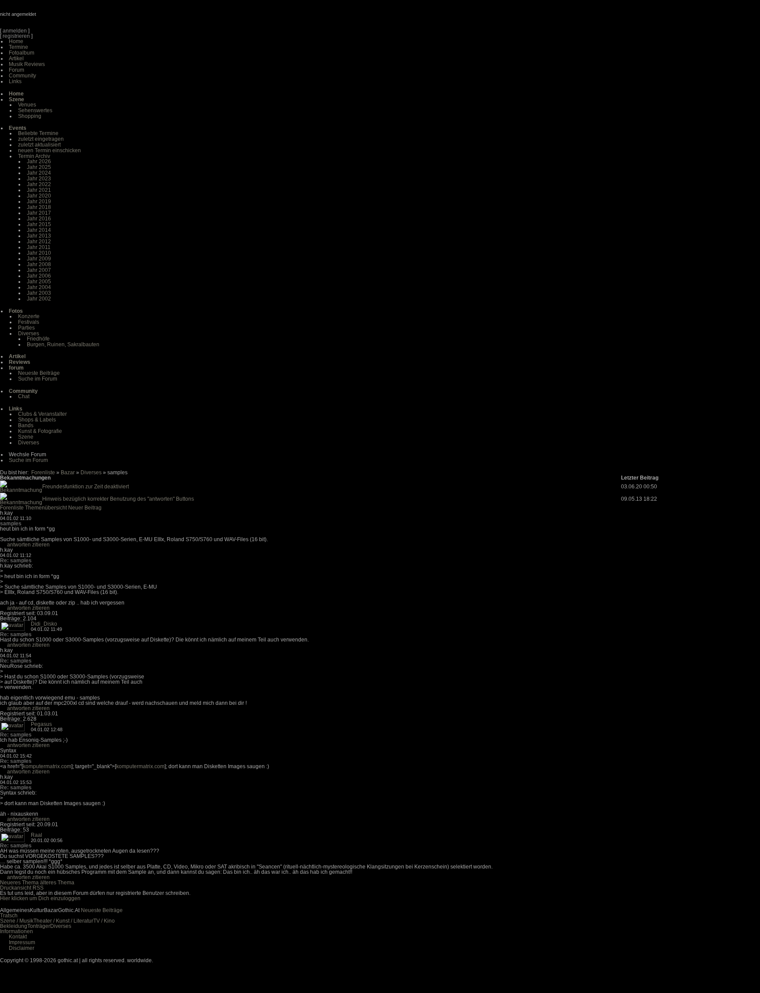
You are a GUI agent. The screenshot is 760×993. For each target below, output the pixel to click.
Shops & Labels (37, 420)
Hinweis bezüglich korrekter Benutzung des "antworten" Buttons (118, 499)
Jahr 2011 (39, 247)
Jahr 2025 (39, 167)
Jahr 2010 (39, 253)
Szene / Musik (16, 921)
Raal (36, 835)
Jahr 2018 (39, 207)
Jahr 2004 (39, 287)
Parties (26, 328)
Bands (25, 425)
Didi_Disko (44, 624)
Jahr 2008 (39, 264)
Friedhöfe (38, 339)
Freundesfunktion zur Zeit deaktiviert (85, 487)
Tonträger (38, 926)
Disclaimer (21, 948)
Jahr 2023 (39, 179)
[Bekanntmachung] (21, 490)
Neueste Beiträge (39, 373)
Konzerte (29, 316)
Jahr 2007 (39, 270)
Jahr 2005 (39, 281)
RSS (38, 888)
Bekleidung (13, 926)
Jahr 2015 (39, 224)
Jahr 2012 (39, 241)
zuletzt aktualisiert (39, 145)
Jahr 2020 (39, 196)
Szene (25, 437)
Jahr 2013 (39, 236)
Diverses (28, 333)
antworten (19, 545)
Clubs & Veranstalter (42, 414)
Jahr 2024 (39, 173)
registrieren (16, 36)
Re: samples (16, 560)
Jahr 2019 (39, 201)
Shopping (29, 116)
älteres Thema (57, 882)
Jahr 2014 (39, 230)
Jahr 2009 (39, 259)
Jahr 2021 (39, 190)
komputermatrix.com (47, 766)
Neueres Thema (19, 882)
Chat (23, 396)
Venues (27, 105)
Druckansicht (15, 888)
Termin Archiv (34, 156)
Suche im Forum (37, 379)
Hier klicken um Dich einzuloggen (40, 898)
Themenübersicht (46, 508)
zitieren (41, 545)
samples (11, 523)
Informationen (16, 931)
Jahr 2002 (39, 299)
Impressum (22, 942)
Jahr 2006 (39, 276)
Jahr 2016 (39, 219)
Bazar (68, 472)
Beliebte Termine (38, 133)
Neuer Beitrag (85, 508)
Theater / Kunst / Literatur (63, 921)
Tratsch (9, 915)
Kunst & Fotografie (40, 431)
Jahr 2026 (39, 161)
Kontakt (18, 937)
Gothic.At (50, 17)
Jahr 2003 (39, 293)
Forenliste (43, 472)
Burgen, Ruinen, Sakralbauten (63, 344)
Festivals (28, 322)
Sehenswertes (35, 110)
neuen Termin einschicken (49, 150)
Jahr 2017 (39, 213)
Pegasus (41, 724)
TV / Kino (104, 921)
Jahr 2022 (39, 184)
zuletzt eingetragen (41, 139)
